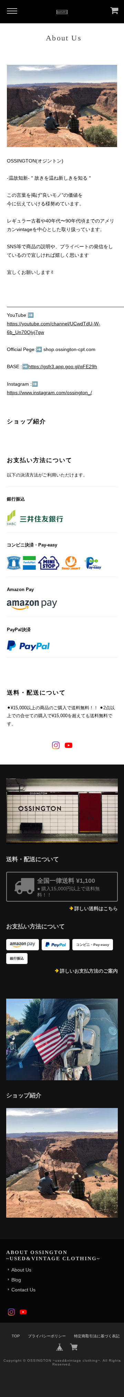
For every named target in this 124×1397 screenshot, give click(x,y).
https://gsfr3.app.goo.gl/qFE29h (62, 366)
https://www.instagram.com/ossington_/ (49, 392)
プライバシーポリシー (47, 1336)
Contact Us (23, 1289)
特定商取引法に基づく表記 (97, 1336)
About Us (21, 1270)
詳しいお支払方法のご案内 (89, 971)
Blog (16, 1279)
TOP (16, 1336)
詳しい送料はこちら (96, 908)
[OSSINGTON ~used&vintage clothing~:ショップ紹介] (62, 1163)
